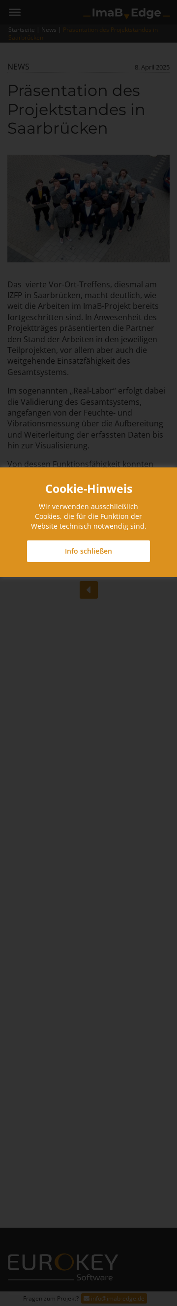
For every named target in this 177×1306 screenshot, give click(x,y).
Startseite (21, 29)
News (49, 29)
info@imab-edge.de (117, 1298)
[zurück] (89, 590)
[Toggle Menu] (15, 12)
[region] (88, 522)
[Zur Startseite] (126, 13)
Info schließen (88, 551)
